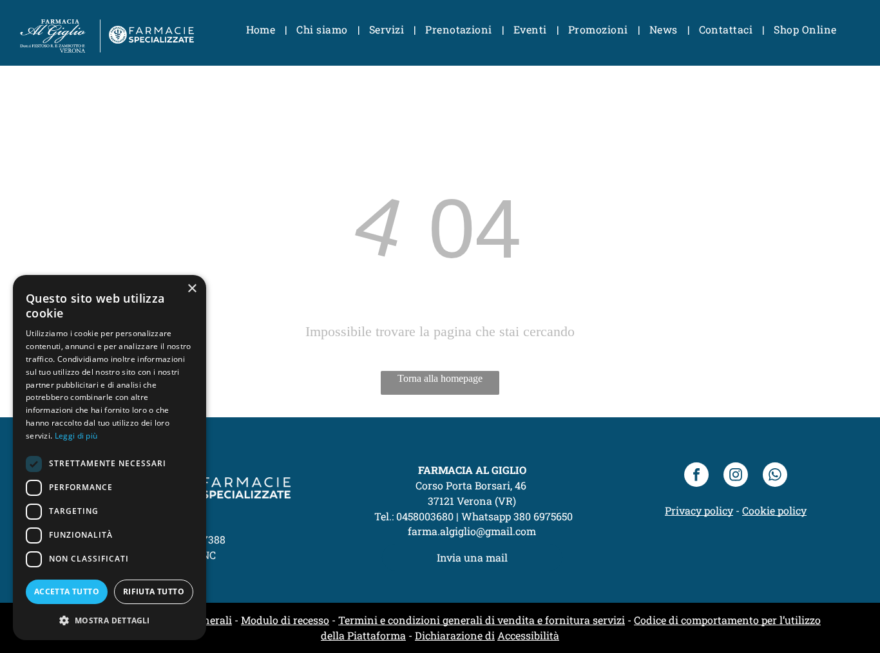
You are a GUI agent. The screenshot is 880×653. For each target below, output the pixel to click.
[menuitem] (261, 30)
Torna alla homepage (440, 378)
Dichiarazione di (455, 635)
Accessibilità (528, 635)
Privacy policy (699, 510)
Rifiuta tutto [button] (153, 591)
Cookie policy (774, 510)
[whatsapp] (775, 476)
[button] (109, 619)
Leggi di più (76, 435)
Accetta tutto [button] (66, 591)
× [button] (191, 289)
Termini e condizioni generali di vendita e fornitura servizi (481, 620)
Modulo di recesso (285, 620)
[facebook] (696, 476)
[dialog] (109, 457)
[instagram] (735, 476)
